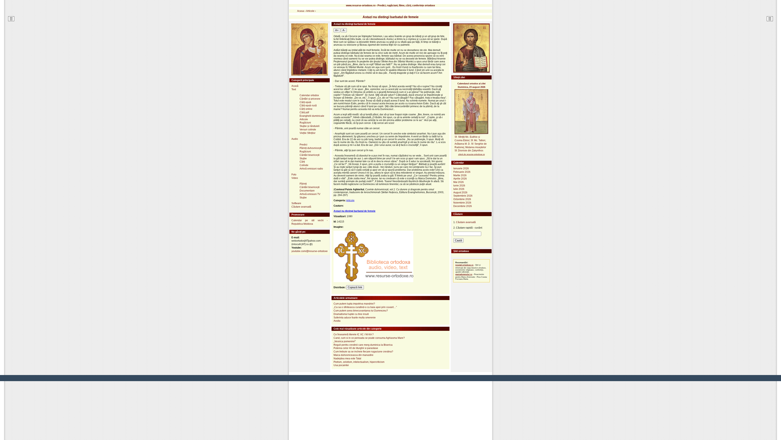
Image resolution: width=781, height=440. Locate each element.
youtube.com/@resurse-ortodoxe (309, 251)
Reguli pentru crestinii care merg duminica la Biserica (363, 344)
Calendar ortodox (309, 95)
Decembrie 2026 (462, 206)
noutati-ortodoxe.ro (464, 265)
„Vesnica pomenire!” (345, 341)
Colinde (304, 165)
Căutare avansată (301, 206)
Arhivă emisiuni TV (310, 194)
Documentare (307, 190)
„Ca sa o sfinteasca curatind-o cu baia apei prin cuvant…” (365, 307)
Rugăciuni (305, 122)
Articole (350, 200)
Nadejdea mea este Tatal (347, 358)
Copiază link (355, 287)
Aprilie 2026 (460, 178)
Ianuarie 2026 (461, 168)
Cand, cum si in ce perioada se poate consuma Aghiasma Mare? (369, 338)
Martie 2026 (460, 175)
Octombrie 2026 (462, 199)
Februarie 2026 (461, 171)
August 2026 (460, 192)
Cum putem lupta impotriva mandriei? (354, 303)
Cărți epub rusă (308, 105)
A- (344, 30)
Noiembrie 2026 (462, 202)
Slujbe (303, 158)
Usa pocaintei (341, 365)
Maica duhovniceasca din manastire (353, 355)
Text (293, 89)
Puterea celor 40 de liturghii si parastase (356, 348)
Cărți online (306, 109)
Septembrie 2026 (462, 195)
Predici (303, 144)
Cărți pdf (304, 112)
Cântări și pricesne (310, 98)
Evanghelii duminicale (312, 115)
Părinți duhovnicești (310, 148)
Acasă (294, 86)
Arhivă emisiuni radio (311, 168)
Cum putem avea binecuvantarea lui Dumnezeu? (361, 310)
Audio (294, 139)
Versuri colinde (308, 129)
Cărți (302, 161)
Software (296, 203)
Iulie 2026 (458, 189)
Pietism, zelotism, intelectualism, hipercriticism (359, 362)
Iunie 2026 (459, 185)
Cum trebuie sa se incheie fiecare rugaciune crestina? (363, 351)
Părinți (303, 183)
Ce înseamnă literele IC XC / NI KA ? (354, 334)
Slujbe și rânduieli (310, 126)
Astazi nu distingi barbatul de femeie (354, 211)
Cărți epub (305, 102)
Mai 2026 (458, 182)
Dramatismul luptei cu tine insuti (351, 314)
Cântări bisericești (310, 155)
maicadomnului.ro (463, 274)
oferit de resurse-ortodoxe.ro (471, 154)
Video (294, 178)
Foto (293, 174)
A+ (337, 30)
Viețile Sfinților (307, 133)
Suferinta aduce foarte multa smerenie (355, 317)
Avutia (337, 320)
